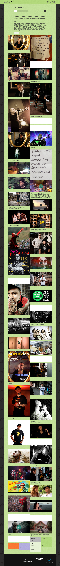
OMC (20, 547)
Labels (8, 560)
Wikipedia (32, 549)
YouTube (27, 559)
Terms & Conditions (17, 562)
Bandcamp (32, 545)
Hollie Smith (21, 546)
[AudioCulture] (9, 2)
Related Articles (20, 10)
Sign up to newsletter (28, 561)
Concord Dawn (22, 548)
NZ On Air (49, 559)
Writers (15, 560)
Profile (16, 10)
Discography (25, 10)
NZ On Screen (39, 559)
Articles (8, 562)
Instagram (25, 559)
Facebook (45, 11)
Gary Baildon (17, 208)
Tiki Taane (32, 540)
